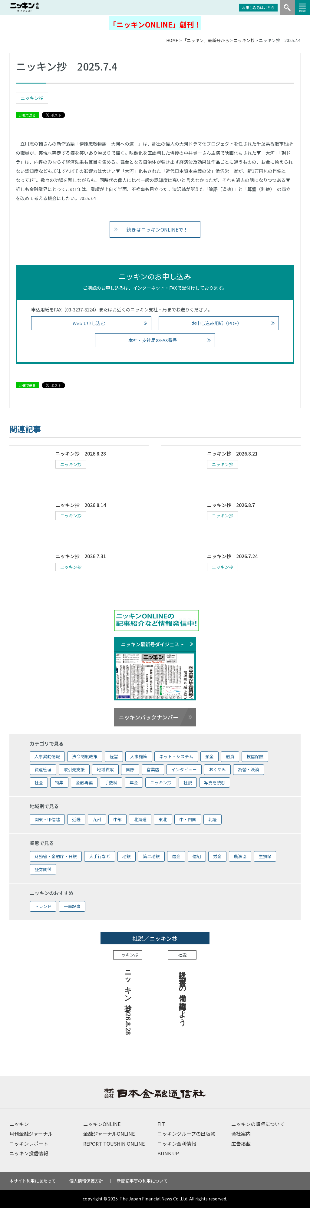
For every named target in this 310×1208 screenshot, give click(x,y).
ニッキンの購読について (258, 1123)
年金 (134, 782)
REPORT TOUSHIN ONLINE (114, 1143)
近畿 (76, 819)
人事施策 (138, 756)
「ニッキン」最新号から (206, 40)
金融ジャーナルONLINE (109, 1133)
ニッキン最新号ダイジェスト (152, 644)
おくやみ (217, 769)
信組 (197, 856)
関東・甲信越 (47, 819)
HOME (172, 40)
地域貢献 (105, 769)
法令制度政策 (84, 756)
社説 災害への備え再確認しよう (182, 994)
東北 (163, 819)
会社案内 (241, 1133)
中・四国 (187, 819)
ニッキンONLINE (101, 1123)
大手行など (99, 856)
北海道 (140, 819)
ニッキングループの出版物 (186, 1133)
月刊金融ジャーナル (31, 1133)
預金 (209, 756)
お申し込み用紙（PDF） (217, 323)
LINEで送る (27, 115)
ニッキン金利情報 (176, 1143)
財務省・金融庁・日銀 (56, 856)
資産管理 (43, 769)
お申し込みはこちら (258, 7)
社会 (39, 782)
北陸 (212, 819)
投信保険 (254, 756)
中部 (117, 819)
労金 (217, 856)
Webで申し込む (89, 323)
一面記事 (72, 906)
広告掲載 (241, 1143)
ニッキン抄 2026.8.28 (80, 453)
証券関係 (43, 869)
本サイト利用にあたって (32, 1181)
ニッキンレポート (28, 1143)
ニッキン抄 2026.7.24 (232, 556)
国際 (130, 769)
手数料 (111, 782)
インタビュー (184, 769)
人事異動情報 (47, 756)
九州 (97, 819)
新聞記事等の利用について (142, 1181)
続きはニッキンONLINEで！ (157, 229)
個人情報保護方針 (86, 1181)
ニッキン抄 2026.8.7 (231, 505)
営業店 (153, 769)
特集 (59, 782)
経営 (114, 756)
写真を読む (214, 782)
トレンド (43, 906)
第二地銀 (151, 856)
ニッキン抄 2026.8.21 (232, 453)
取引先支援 (74, 769)
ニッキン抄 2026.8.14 (80, 505)
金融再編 (84, 782)
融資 (230, 756)
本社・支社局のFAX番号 (152, 340)
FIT (161, 1123)
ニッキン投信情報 (28, 1153)
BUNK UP (168, 1153)
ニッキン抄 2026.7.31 (80, 556)
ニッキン (19, 1123)
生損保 (265, 856)
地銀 (126, 856)
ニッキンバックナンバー (148, 717)
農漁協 (240, 856)
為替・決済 (248, 769)
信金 (176, 856)
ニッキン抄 (244, 40)
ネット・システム (176, 756)
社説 (187, 782)
